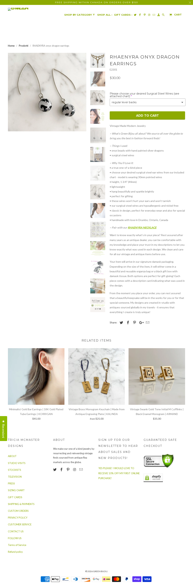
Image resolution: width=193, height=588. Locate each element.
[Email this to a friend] (147, 322)
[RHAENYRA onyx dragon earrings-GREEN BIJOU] (47, 92)
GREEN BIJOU (100, 571)
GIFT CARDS (15, 497)
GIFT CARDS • (123, 14)
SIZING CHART (16, 490)
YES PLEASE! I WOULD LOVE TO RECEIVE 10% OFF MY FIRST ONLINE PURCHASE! (119, 473)
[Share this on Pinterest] (134, 322)
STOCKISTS (14, 469)
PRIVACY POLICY (17, 517)
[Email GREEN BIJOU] (81, 469)
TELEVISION (15, 476)
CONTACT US (16, 531)
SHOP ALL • (104, 14)
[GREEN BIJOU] (26, 9)
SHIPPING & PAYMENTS (21, 504)
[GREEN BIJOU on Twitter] (55, 469)
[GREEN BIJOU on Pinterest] (68, 469)
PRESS (11, 483)
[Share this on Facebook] (127, 322)
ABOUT (12, 456)
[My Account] (158, 15)
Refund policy (15, 551)
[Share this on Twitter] (121, 322)
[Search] (163, 15)
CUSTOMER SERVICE (19, 524)
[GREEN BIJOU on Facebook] (62, 469)
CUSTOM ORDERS (18, 510)
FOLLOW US (14, 538)
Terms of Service (17, 544)
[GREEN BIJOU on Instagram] (75, 469)
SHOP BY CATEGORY (79, 14)
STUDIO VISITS (16, 463)
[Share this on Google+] (140, 322)
